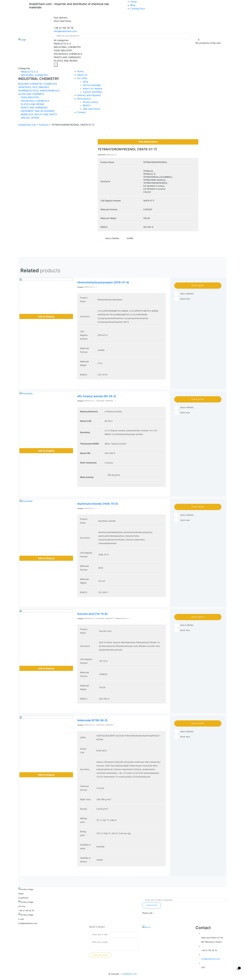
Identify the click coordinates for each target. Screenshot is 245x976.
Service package (92, 85)
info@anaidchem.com (65, 31)
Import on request (92, 88)
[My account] (197, 36)
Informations (84, 98)
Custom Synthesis (92, 91)
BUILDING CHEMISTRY (31, 83)
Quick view (185, 299)
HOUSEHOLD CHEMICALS (34, 100)
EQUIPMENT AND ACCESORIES (37, 111)
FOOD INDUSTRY (29, 97)
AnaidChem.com (129, 974)
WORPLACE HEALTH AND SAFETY (39, 114)
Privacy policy (90, 102)
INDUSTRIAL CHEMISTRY (34, 75)
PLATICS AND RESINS (32, 104)
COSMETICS (50, 83)
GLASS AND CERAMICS (31, 94)
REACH (86, 105)
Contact (81, 112)
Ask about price (148, 141)
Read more (198, 285)
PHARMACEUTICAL (29, 90)
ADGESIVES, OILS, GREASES (33, 87)
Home (133, 1)
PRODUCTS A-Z (29, 71)
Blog (132, 5)
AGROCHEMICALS (49, 90)
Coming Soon (137, 8)
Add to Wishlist (187, 294)
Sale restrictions (91, 108)
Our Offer (82, 78)
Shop (85, 81)
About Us (82, 74)
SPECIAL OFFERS (29, 117)
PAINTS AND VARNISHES (34, 107)
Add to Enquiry (46, 316)
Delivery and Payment (89, 95)
